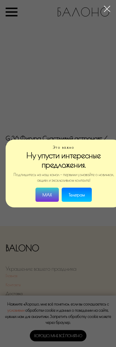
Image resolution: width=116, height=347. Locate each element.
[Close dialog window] (107, 9)
